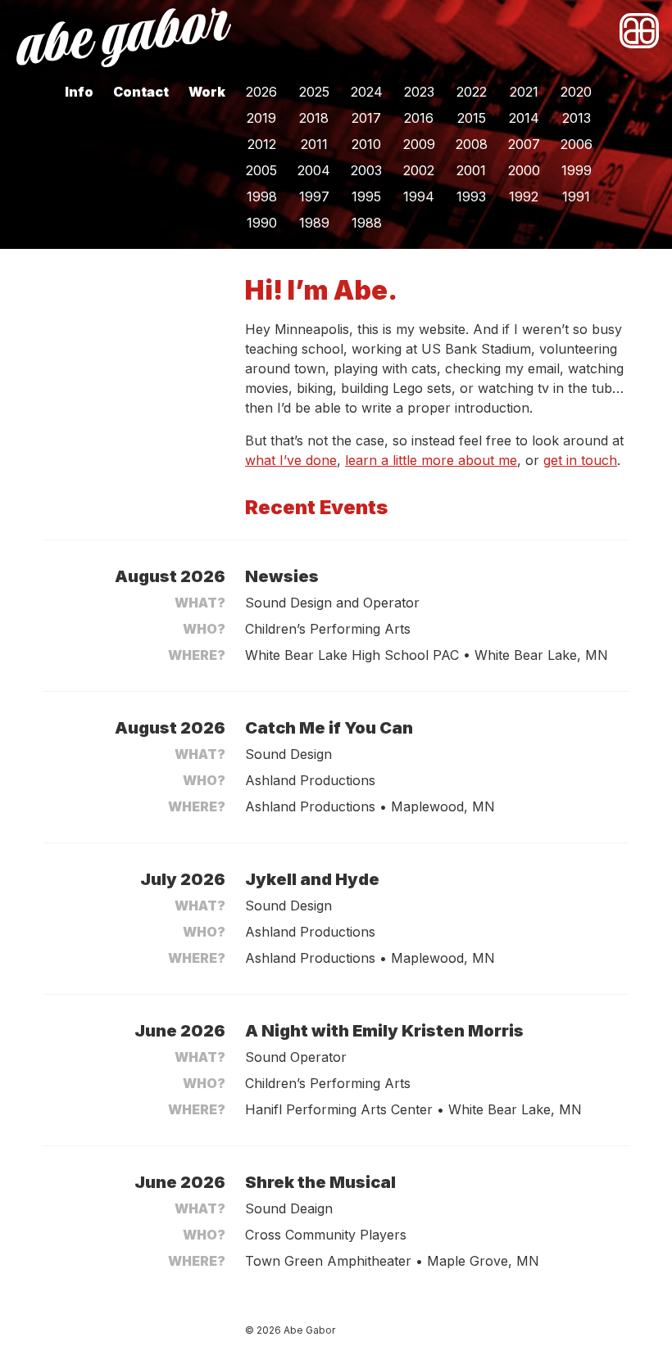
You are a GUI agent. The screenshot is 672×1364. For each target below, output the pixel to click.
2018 (314, 118)
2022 (471, 92)
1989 (314, 223)
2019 (261, 118)
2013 (576, 118)
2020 (576, 92)
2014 (524, 118)
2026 (261, 92)
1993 (471, 196)
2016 (419, 118)
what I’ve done (291, 460)
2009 (419, 144)
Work (206, 92)
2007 (524, 144)
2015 (471, 118)
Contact (141, 92)
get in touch (580, 460)
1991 (576, 196)
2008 (472, 144)
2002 (418, 170)
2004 (313, 170)
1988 (367, 223)
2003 (366, 170)
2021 (524, 92)
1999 (576, 170)
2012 (261, 144)
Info (79, 92)
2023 (419, 92)
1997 (314, 196)
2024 (367, 92)
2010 (366, 144)
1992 (523, 196)
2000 (524, 170)
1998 (262, 196)
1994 (418, 196)
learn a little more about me (431, 460)
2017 (366, 118)
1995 (366, 196)
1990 (262, 223)
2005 (261, 170)
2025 (314, 92)
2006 (577, 144)
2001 (471, 170)
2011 (314, 144)
